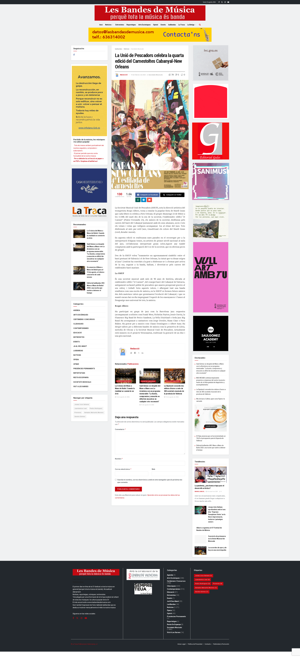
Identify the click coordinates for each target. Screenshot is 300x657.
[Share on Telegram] (143, 200)
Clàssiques (78, 324)
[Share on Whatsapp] (138, 200)
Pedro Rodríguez (96, 408)
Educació (77, 333)
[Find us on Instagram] (225, 2)
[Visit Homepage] (150, 13)
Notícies (108, 25)
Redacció (124, 75)
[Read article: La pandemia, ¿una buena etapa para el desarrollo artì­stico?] (211, 475)
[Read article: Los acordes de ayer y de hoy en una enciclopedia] (200, 550)
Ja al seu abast (80, 346)
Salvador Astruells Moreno (93, 412)
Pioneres (78, 412)
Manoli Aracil (199, 491)
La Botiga (190, 25)
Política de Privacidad (195, 644)
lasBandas (172, 25)
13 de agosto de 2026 (172, 397)
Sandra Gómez (80, 416)
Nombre (119, 459)
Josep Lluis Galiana (82, 404)
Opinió (155, 25)
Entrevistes (119, 25)
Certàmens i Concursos (84, 319)
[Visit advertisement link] (150, 36)
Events (163, 25)
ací (96, 161)
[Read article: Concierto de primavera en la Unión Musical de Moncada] (200, 539)
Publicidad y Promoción (221, 644)
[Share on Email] (149, 200)
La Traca (181, 25)
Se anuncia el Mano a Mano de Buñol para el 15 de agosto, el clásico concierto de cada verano (95, 272)
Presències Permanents (84, 369)
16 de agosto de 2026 (122, 397)
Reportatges (131, 25)
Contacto (208, 644)
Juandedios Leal (81, 408)
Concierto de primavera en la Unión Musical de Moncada (217, 538)
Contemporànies (81, 328)
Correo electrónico (123, 469)
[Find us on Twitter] (222, 2)
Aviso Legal (182, 644)
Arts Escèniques (144, 25)
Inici (101, 25)
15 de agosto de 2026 (147, 405)
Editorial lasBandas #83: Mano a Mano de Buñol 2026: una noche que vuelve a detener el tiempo (96, 288)
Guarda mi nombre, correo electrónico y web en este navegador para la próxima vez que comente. (149, 481)
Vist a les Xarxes (80, 386)
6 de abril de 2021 (212, 491)
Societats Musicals (137, 49)
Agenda (76, 310)
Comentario (120, 429)
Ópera (76, 359)
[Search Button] (200, 25)
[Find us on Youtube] (228, 2)
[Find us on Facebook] (74, 55)
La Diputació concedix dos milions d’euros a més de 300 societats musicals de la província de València (211, 391)
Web (153, 469)
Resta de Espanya (80, 377)
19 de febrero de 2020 (138, 75)
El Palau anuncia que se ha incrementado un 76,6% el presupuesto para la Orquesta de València (211, 438)
